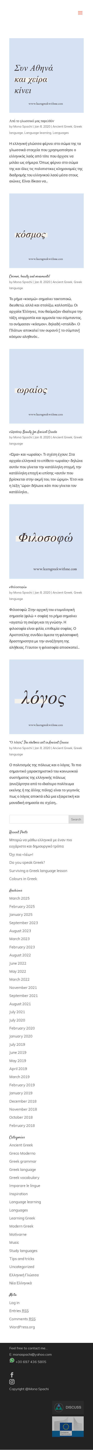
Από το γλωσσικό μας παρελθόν (31, 121)
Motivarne (18, 1234)
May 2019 (17, 1060)
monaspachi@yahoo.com (32, 1354)
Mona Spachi (22, 126)
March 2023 (19, 938)
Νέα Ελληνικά (20, 1283)
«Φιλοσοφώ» (18, 587)
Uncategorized (21, 1266)
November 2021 (23, 987)
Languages (61, 133)
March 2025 (19, 898)
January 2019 (20, 1093)
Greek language (22, 1169)
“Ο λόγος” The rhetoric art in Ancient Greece (39, 742)
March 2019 (19, 1076)
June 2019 (17, 1052)
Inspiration (18, 1193)
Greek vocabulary (24, 1177)
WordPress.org (22, 1327)
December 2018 (23, 1101)
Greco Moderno (22, 1153)
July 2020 (17, 1020)
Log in (14, 1302)
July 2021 (17, 1012)
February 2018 (22, 1125)
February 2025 (22, 906)
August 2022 (20, 955)
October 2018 (21, 1117)
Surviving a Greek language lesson (38, 870)
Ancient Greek (62, 126)
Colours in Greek (23, 878)
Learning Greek (22, 1218)
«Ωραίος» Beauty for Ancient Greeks (33, 432)
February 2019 (22, 1085)
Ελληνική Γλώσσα (24, 1275)
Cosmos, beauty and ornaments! (29, 276)
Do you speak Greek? (27, 862)
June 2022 (17, 963)
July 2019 (17, 1044)
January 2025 (20, 914)
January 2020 (20, 1036)
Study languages (23, 1250)
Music (14, 1242)
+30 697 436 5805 (31, 1362)
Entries (19, 1310)
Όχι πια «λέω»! (21, 854)
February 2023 (22, 947)
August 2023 (20, 930)
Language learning (37, 133)
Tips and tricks (21, 1258)
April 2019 (18, 1068)
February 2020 (22, 1028)
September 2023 (23, 922)
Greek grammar (23, 1161)
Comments (22, 1319)
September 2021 (23, 995)
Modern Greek (21, 1226)
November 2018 (23, 1109)
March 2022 (19, 979)
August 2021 (20, 1004)
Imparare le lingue (24, 1185)
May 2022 (17, 971)
